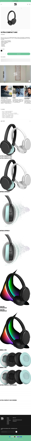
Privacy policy (13, 439)
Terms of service (16, 439)
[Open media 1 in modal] (21, 8)
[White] (3, 50)
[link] (6, 91)
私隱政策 (8, 421)
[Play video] (15, 74)
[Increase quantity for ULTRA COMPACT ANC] (5, 54)
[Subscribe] (16, 432)
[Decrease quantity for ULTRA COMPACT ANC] (2, 54)
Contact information (21, 439)
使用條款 (8, 422)
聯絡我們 (8, 417)
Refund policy (9, 439)
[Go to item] (11, 30)
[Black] (1, 50)
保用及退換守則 (9, 420)
